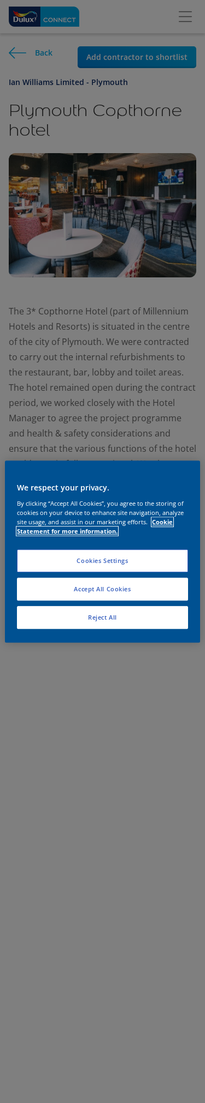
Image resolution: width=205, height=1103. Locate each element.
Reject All (102, 617)
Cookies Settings (102, 560)
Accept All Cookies (102, 589)
